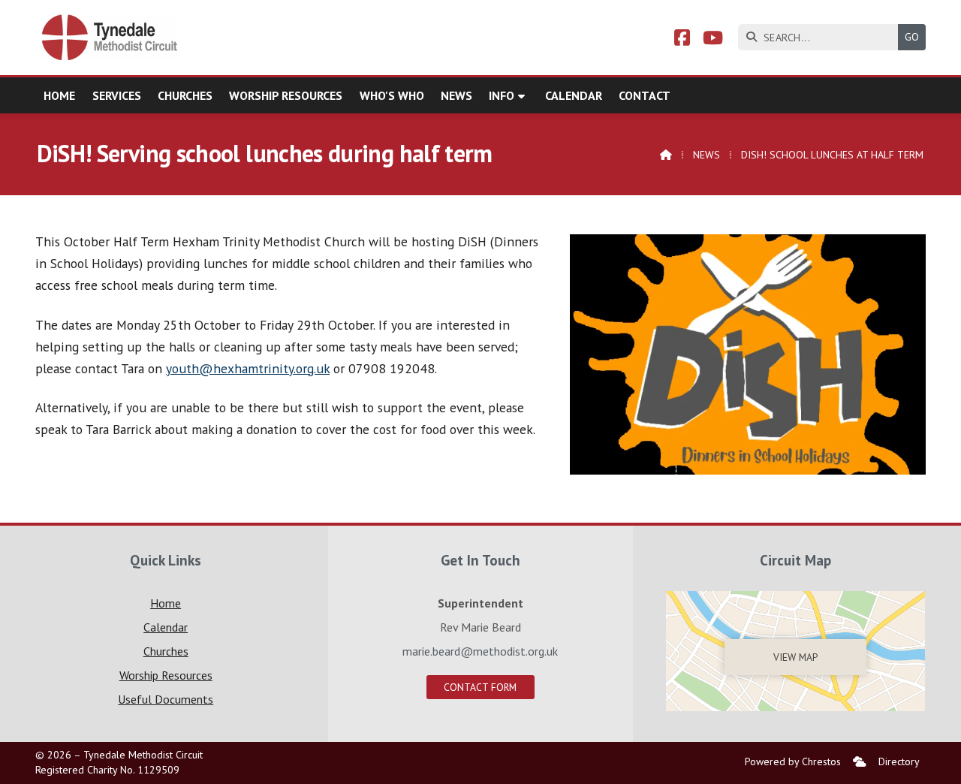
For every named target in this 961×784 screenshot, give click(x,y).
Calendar (165, 627)
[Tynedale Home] (110, 37)
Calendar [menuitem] (573, 95)
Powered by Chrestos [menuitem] (793, 761)
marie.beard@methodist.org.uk (480, 651)
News (706, 154)
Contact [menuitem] (644, 95)
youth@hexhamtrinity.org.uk (248, 368)
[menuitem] (859, 762)
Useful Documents (165, 699)
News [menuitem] (456, 95)
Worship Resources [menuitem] (285, 95)
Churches (165, 651)
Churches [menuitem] (185, 95)
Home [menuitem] (59, 95)
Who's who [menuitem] (392, 95)
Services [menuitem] (116, 95)
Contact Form (480, 687)
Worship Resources (165, 675)
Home (165, 603)
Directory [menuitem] (899, 761)
